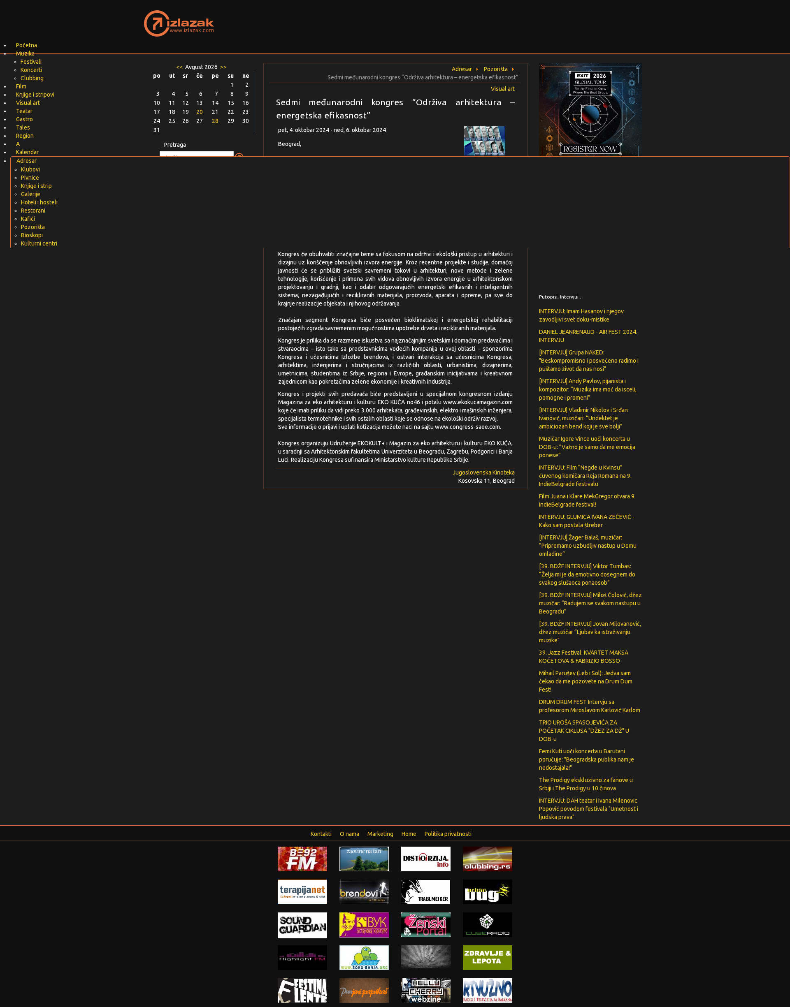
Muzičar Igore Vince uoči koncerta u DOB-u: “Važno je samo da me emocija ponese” (587, 446)
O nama (349, 834)
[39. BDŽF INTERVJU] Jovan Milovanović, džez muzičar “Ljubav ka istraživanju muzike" (590, 632)
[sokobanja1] (364, 957)
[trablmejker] (426, 891)
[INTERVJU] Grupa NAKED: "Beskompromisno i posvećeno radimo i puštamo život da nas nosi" (589, 360)
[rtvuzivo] (487, 990)
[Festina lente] (302, 990)
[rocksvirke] (426, 956)
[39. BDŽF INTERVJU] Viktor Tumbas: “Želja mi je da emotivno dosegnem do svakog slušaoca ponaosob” (587, 574)
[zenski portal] (426, 924)
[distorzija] (426, 858)
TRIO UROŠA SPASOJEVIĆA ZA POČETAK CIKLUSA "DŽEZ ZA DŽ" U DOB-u (584, 730)
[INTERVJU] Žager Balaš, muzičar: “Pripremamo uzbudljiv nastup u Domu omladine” (588, 545)
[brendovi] (364, 891)
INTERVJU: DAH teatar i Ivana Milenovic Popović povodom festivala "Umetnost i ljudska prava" (588, 808)
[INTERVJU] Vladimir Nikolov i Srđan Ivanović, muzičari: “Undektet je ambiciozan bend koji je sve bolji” (583, 418)
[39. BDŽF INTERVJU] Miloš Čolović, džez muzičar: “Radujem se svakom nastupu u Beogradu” (590, 603)
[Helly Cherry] (426, 990)
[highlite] (302, 957)
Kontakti (321, 834)
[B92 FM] (302, 858)
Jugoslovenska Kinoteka (484, 472)
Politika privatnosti (448, 834)
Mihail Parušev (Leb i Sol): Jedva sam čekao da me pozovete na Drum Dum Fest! (585, 681)
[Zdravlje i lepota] (487, 957)
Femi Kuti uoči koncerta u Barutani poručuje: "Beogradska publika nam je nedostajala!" (586, 759)
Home (409, 834)
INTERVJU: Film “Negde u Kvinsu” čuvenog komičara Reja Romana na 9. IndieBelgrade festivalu (585, 475)
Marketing (380, 834)
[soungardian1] (302, 924)
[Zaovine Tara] (364, 858)
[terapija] (302, 891)
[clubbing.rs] (487, 858)
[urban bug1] (487, 891)
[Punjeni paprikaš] (364, 990)
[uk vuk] (364, 924)
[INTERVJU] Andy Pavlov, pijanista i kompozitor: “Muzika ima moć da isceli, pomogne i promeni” (588, 389)
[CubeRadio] (487, 924)
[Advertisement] (492, 18)
